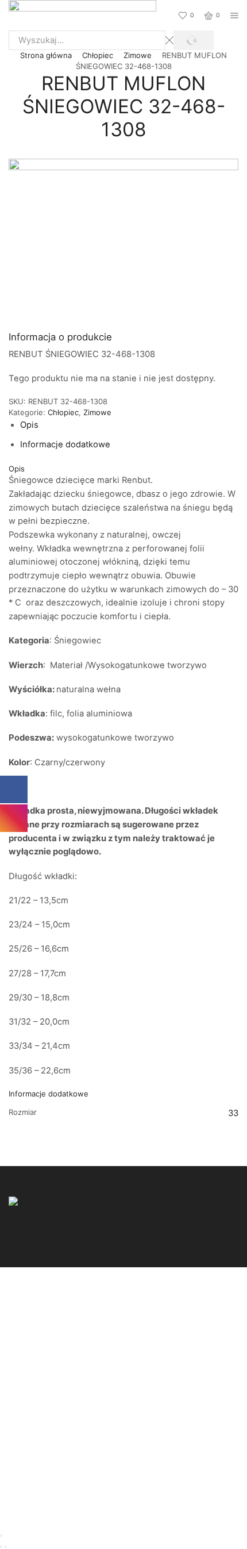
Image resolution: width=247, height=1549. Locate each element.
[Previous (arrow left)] (1, 1547)
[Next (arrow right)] (6, 1547)
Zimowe (138, 55)
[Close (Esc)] (1, 1536)
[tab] (29, 425)
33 (233, 1113)
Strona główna (46, 55)
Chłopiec (97, 55)
